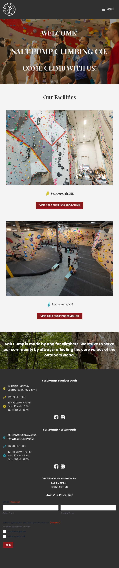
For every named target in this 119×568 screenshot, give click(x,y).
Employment (59, 483)
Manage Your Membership (60, 478)
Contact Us (59, 487)
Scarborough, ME (17, 531)
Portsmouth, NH (16, 536)
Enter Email (8, 513)
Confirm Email (67, 513)
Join (8, 544)
